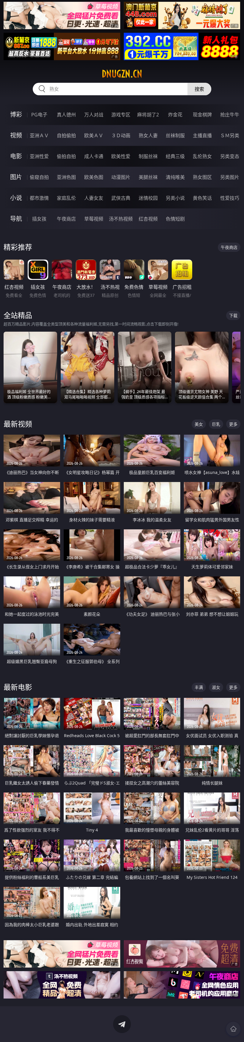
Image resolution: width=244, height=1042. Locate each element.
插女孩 (39, 219)
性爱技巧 (229, 198)
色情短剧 (175, 219)
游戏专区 (120, 114)
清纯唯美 (175, 177)
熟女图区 (202, 177)
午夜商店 (66, 219)
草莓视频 (93, 219)
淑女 (216, 687)
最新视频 (18, 424)
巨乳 (216, 424)
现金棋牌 (202, 114)
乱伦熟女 (202, 156)
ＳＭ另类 (229, 135)
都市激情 (39, 198)
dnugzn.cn (122, 74)
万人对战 (93, 114)
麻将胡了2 (148, 114)
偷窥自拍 (39, 177)
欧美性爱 (120, 156)
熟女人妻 (148, 135)
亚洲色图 (66, 177)
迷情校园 (148, 198)
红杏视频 (148, 219)
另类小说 (175, 198)
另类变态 (229, 156)
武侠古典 (120, 198)
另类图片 (229, 177)
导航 (16, 219)
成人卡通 (93, 156)
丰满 (199, 687)
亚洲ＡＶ (39, 135)
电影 (16, 156)
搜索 (199, 89)
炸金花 (175, 114)
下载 (233, 315)
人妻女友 (93, 198)
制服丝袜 (148, 156)
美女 (199, 424)
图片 (16, 177)
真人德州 (66, 114)
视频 (16, 135)
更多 (233, 424)
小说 (16, 198)
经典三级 (175, 156)
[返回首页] (233, 1029)
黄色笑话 (202, 198)
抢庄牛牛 (229, 114)
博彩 (16, 114)
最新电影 (18, 687)
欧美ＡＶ (93, 135)
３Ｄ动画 (120, 135)
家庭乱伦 (66, 198)
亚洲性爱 (39, 156)
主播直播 (202, 135)
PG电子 (39, 114)
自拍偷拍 (66, 135)
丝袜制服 (175, 135)
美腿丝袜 (148, 177)
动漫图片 (120, 177)
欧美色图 (93, 177)
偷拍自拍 (66, 156)
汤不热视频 (121, 219)
